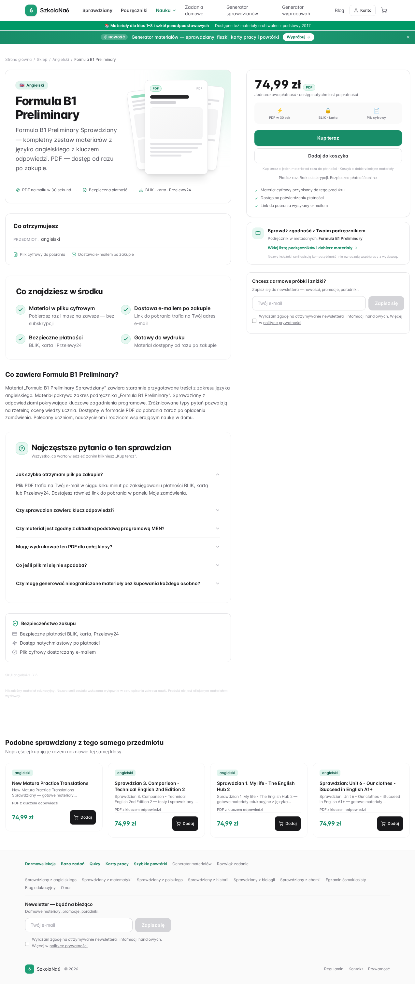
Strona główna (18, 59)
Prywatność (379, 968)
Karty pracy (117, 863)
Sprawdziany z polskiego (160, 879)
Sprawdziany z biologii (254, 879)
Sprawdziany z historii (208, 879)
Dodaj (86, 817)
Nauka (163, 10)
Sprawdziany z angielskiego (51, 879)
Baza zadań (72, 863)
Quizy (95, 863)
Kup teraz (328, 138)
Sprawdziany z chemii (300, 879)
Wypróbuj (296, 36)
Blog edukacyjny (40, 887)
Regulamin (333, 968)
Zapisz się (386, 303)
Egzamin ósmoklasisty (346, 879)
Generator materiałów (192, 863)
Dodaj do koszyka (328, 155)
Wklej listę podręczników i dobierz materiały (310, 247)
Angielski (60, 59)
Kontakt (356, 968)
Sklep (42, 59)
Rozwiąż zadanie (233, 863)
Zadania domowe (194, 10)
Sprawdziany (97, 10)
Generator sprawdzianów (242, 10)
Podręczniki (134, 10)
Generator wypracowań (296, 10)
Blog (339, 10)
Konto (365, 10)
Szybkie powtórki (150, 863)
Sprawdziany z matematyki (107, 879)
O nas (66, 887)
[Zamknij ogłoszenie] (408, 37)
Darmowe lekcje (40, 863)
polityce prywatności (282, 322)
